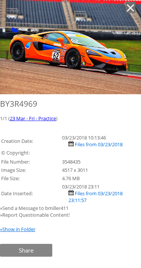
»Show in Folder (17, 229)
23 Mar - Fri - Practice (33, 118)
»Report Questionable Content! (35, 214)
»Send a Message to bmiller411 (35, 208)
